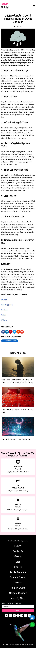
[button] (3, 332)
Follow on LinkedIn (10, 341)
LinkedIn (4, 300)
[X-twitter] (14, 615)
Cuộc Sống (19, 26)
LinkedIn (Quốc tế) (7, 305)
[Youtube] (25, 615)
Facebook (4, 310)
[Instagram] (18, 615)
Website (4, 320)
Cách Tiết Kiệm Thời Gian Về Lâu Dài (16, 439)
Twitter (3, 315)
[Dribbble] (21, 615)
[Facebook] (10, 615)
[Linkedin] (6, 615)
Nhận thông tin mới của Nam (11, 603)
